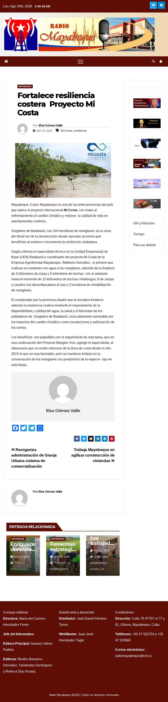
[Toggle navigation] (80, 61)
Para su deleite (144, 245)
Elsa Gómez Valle (51, 125)
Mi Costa (66, 130)
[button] (153, 61)
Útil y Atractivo (144, 223)
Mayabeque (25, 86)
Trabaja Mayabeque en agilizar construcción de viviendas (93, 455)
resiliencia (80, 130)
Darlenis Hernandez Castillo (99, 563)
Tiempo (138, 234)
